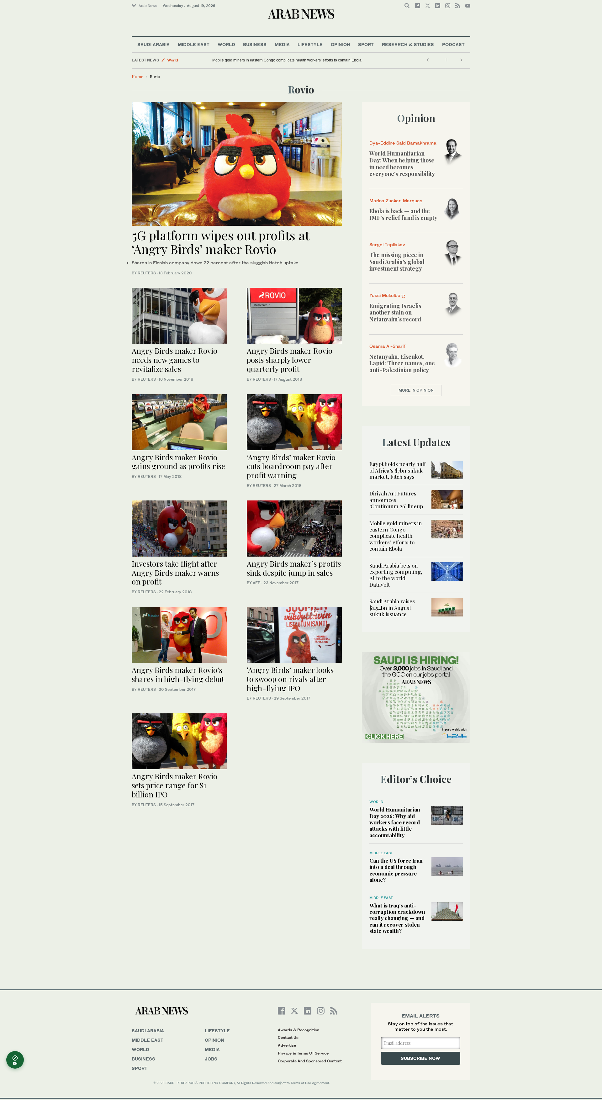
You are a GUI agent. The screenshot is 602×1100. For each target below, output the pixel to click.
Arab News (148, 5)
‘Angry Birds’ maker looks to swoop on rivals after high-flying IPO (290, 679)
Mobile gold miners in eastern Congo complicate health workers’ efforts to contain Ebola (287, 60)
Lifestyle (310, 44)
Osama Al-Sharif (387, 346)
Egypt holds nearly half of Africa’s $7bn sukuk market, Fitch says (397, 470)
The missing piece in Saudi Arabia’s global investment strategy (397, 261)
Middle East (193, 44)
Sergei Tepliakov (387, 244)
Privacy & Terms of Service (303, 1053)
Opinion (340, 44)
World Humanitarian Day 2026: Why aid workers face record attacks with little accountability (394, 822)
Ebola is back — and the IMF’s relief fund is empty (403, 214)
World (226, 44)
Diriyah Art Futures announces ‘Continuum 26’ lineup (396, 500)
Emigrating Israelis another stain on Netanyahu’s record (395, 312)
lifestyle (217, 1030)
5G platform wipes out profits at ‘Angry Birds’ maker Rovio (220, 242)
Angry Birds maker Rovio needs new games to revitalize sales (174, 360)
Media (282, 44)
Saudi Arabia (153, 44)
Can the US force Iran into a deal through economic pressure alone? (396, 870)
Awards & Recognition (298, 1030)
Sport (366, 44)
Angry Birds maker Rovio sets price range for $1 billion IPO (174, 785)
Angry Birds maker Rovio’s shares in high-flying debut (178, 674)
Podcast (453, 44)
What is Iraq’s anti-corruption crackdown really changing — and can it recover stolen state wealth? (397, 918)
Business (255, 44)
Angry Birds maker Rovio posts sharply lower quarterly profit (289, 360)
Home (137, 76)
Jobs (211, 1058)
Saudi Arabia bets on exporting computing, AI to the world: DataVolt (395, 575)
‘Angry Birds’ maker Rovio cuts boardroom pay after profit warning (291, 466)
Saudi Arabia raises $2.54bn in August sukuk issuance (392, 607)
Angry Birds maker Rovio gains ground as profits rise (178, 461)
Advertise (287, 1045)
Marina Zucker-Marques (395, 200)
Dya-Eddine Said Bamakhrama (402, 142)
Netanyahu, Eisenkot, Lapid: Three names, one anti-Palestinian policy (402, 363)
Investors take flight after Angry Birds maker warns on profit (175, 572)
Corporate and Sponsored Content (310, 1061)
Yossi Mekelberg (387, 295)
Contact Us (288, 1037)
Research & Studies (408, 44)
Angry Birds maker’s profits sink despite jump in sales (294, 568)
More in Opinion (416, 390)
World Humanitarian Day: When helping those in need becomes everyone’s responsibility (402, 163)
